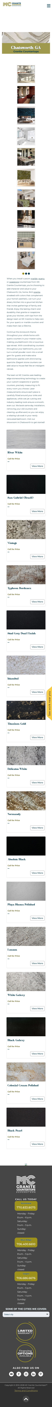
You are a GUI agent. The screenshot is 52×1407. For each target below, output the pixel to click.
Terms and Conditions (26, 1390)
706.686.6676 (26, 1278)
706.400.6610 (26, 1244)
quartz (41, 278)
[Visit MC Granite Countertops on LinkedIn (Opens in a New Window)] (33, 1374)
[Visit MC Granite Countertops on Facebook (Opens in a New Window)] (18, 1374)
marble (34, 278)
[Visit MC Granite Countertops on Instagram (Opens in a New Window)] (26, 1374)
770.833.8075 (26, 1207)
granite (36, 292)
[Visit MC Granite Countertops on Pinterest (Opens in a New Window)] (40, 1374)
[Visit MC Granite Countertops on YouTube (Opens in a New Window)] (11, 1374)
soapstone (14, 282)
